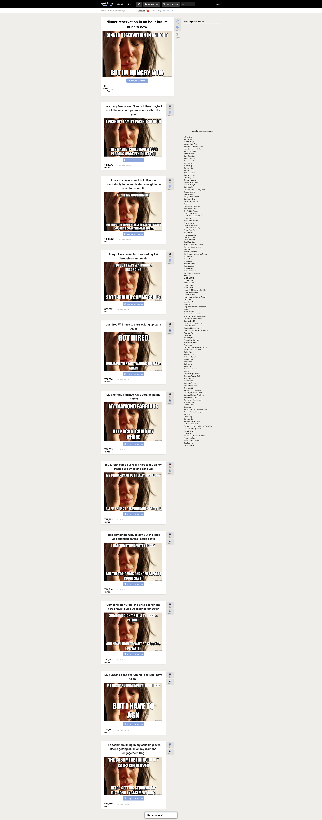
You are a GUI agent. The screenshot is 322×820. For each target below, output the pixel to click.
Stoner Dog (188, 416)
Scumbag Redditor (190, 385)
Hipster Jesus (189, 266)
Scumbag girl (188, 380)
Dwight (186, 204)
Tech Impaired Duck (191, 424)
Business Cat (188, 168)
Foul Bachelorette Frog (192, 227)
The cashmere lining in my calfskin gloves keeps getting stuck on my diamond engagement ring (133, 749)
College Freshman (190, 180)
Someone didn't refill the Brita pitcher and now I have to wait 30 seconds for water (133, 607)
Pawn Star (187, 335)
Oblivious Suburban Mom (193, 318)
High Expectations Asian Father (195, 254)
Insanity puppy (189, 285)
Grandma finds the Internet (193, 244)
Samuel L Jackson (190, 369)
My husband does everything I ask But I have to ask (133, 677)
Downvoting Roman (191, 201)
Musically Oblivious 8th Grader (195, 316)
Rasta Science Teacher (192, 349)
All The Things (189, 141)
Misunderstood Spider (191, 314)
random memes (139, 4)
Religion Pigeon (189, 359)
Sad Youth (187, 366)
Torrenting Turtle (189, 431)
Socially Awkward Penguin (193, 412)
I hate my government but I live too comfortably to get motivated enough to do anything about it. (133, 184)
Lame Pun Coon (189, 302)
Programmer (188, 345)
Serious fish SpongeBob (192, 390)
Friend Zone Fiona (190, 230)
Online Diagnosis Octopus (193, 323)
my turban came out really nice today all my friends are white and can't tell (133, 467)
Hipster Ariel (188, 256)
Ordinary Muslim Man (191, 328)
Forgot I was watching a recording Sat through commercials (133, 256)
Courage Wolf (188, 187)
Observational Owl (190, 321)
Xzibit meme (188, 443)
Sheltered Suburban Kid (192, 397)
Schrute (186, 371)
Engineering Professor (192, 206)
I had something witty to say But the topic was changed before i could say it (133, 537)
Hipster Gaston (189, 263)
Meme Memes (189, 311)
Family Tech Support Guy (193, 216)
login (217, 4)
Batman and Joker (190, 161)
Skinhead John (189, 404)
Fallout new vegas (190, 213)
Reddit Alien (188, 352)
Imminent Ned (189, 280)
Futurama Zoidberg (190, 235)
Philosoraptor (188, 337)
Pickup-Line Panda (190, 342)
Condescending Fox (191, 182)
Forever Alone (189, 223)
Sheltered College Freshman (194, 395)
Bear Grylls (188, 163)
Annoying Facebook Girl (192, 149)
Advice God (188, 139)
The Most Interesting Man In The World (198, 426)
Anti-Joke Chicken (190, 151)
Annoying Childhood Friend (193, 146)
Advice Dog (188, 137)
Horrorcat (187, 275)
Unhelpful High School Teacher (195, 435)
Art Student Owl (189, 153)
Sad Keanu (188, 364)
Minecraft (187, 309)
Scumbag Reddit (190, 383)
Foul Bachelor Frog (190, 225)
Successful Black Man (192, 421)
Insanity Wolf (188, 287)
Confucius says (189, 184)
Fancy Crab (188, 218)
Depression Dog (189, 199)
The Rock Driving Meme (192, 428)
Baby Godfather (189, 156)
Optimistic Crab (189, 326)
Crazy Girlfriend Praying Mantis (195, 189)
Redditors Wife (189, 354)
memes (166, 10)
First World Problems (191, 220)
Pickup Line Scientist (191, 340)
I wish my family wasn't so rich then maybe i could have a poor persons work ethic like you (133, 110)
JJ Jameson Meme (191, 292)
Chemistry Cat (189, 177)
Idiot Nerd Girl (189, 278)
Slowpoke (187, 407)
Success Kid (188, 419)
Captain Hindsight (190, 175)
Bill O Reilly (188, 165)
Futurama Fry (188, 232)
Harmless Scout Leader (192, 247)
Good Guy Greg (189, 242)
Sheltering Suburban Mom (193, 400)
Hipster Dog (188, 261)
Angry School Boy (190, 144)
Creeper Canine (189, 192)
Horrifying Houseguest (192, 273)
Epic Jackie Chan (190, 208)
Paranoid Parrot (189, 333)
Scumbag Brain (189, 378)
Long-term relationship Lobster (195, 306)
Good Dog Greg (189, 239)
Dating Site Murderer (191, 196)
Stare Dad (187, 414)
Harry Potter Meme (190, 271)
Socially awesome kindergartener (196, 409)
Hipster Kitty (188, 268)
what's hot (121, 4)
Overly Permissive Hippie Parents (196, 330)
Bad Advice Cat (189, 158)
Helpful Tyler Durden (191, 251)
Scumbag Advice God (192, 376)
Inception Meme (189, 282)
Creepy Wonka (189, 194)
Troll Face (187, 433)
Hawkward (187, 249)
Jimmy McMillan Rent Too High (195, 290)
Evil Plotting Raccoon (191, 211)
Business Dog (189, 170)
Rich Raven (188, 361)
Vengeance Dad (189, 438)
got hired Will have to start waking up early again (133, 326)
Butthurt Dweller (189, 172)
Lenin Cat (187, 304)
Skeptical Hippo (189, 402)
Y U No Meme (189, 445)
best (129, 4)
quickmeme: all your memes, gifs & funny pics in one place (107, 4)
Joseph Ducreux (189, 294)
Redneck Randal (190, 357)
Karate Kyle (188, 299)
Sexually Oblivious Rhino (193, 392)
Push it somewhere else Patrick (195, 347)
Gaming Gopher (189, 237)
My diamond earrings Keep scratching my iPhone (133, 396)
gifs (172, 10)
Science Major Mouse (191, 373)
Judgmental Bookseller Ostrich (195, 297)
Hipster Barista (189, 259)
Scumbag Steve (189, 388)
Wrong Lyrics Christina (192, 440)
